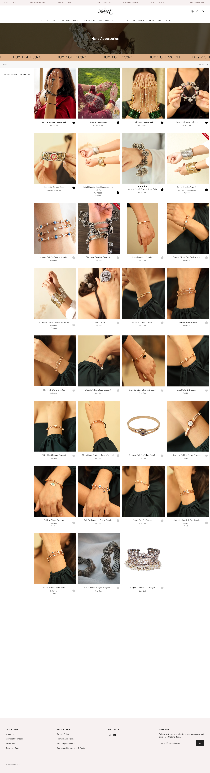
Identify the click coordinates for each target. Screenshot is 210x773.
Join (200, 743)
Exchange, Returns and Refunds (71, 748)
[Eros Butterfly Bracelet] (188, 360)
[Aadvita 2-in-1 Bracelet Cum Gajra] (143, 158)
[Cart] (202, 11)
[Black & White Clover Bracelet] (99, 360)
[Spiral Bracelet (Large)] (188, 158)
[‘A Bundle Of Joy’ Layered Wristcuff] (55, 293)
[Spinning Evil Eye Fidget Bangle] (143, 426)
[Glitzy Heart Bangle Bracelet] (55, 426)
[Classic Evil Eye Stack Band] (55, 558)
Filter (4, 64)
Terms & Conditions (65, 739)
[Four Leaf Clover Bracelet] (188, 293)
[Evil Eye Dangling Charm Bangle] (99, 491)
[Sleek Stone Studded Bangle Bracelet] (99, 426)
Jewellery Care (12, 748)
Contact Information (14, 739)
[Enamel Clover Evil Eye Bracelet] (188, 228)
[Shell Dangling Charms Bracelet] (143, 360)
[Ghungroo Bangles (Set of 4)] (99, 228)
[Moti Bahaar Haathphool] (143, 93)
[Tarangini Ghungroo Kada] (188, 93)
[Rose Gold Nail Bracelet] (143, 293)
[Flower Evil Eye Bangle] (143, 491)
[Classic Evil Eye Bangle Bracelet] (55, 228)
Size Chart (10, 743)
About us (10, 734)
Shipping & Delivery (65, 743)
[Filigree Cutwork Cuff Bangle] (143, 558)
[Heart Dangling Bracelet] (143, 228)
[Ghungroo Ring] (99, 293)
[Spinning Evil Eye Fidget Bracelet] (188, 426)
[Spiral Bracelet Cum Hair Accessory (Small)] (99, 158)
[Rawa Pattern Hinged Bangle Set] (99, 558)
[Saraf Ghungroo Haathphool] (55, 93)
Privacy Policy (63, 734)
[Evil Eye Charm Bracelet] (55, 491)
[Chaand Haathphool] (99, 93)
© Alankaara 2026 (13, 764)
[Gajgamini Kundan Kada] (55, 158)
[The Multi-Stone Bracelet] (55, 360)
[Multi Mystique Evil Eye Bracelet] (188, 491)
